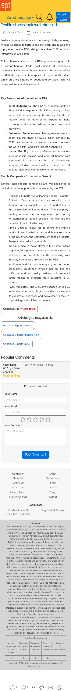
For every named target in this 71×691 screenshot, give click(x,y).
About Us (17, 478)
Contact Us (18, 483)
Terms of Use (17, 487)
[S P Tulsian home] (5, 5)
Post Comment (35, 454)
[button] (49, 17)
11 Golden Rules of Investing (21, 510)
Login (63, 19)
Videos (53, 487)
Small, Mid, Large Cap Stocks (22, 514)
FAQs (53, 483)
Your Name (11, 393)
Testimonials (53, 478)
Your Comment (13, 425)
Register (63, 14)
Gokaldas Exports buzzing (18, 325)
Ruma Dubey (17, 32)
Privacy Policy (18, 492)
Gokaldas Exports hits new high (21, 334)
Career (53, 496)
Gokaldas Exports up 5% (16, 343)
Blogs (53, 492)
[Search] (39, 18)
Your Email (11, 406)
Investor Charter (18, 496)
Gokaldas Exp (11, 308)
